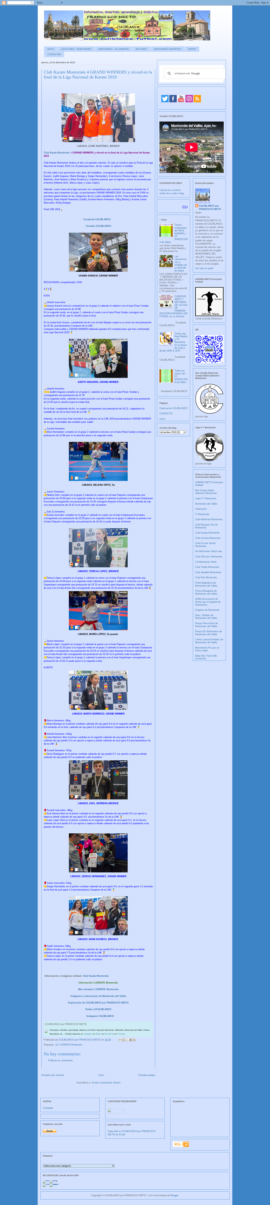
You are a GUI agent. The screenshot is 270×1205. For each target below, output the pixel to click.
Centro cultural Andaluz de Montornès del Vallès (209, 641)
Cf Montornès (202, 514)
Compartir (48, 1108)
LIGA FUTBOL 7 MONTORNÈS (76, 49)
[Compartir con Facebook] (131, 1040)
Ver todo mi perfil (204, 268)
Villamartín (201, 509)
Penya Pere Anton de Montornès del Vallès (206, 625)
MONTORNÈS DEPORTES (167, 49)
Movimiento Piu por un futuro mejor (207, 649)
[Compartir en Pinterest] (134, 1040)
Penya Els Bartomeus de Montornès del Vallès (208, 633)
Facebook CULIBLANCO (97, 219)
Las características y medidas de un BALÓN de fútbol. (180, 263)
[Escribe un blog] (124, 1040)
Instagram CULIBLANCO (100, 1016)
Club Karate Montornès (57, 152)
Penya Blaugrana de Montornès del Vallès (206, 592)
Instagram (87, 1034)
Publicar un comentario (60, 1060)
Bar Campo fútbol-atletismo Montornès (206, 492)
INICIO (50, 49)
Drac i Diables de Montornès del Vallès (206, 617)
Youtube (121, 1034)
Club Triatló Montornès (207, 567)
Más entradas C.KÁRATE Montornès (98, 989)
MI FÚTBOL (141, 49)
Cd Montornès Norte (206, 562)
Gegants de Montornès (207, 610)
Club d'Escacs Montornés (208, 556)
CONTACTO (165, 413)
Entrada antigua (146, 1075)
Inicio (101, 1075)
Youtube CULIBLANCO (98, 226)
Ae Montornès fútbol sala (208, 551)
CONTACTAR (54, 54)
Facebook (109, 1034)
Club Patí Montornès (206, 577)
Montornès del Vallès (206, 503)
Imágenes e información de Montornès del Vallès (98, 996)
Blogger (174, 1195)
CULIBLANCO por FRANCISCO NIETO (80, 1039)
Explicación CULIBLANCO (173, 408)
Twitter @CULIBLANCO (98, 1009)
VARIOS (192, 49)
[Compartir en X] (127, 1040)
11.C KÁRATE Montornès (68, 1044)
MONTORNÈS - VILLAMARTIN (113, 49)
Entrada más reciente (52, 1075)
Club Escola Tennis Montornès (205, 544)
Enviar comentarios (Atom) (106, 1082)
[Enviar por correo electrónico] (120, 1040)
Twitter (98, 1034)
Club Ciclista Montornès (208, 538)
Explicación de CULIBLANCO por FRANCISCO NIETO (98, 1002)
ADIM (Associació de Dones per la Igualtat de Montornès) (208, 602)
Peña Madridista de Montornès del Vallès (206, 584)
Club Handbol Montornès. (208, 572)
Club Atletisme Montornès (209, 519)
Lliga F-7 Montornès (205, 498)
